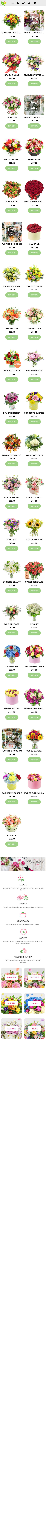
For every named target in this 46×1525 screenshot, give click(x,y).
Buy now (11, 41)
